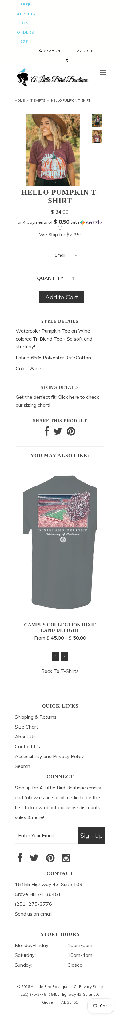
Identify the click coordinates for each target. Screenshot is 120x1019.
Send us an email (33, 914)
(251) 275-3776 (32, 994)
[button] (60, 225)
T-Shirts (38, 100)
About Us (25, 736)
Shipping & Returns (36, 717)
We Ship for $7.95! (60, 234)
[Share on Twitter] (57, 433)
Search (51, 51)
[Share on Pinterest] (71, 433)
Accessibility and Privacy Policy (49, 756)
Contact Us (27, 746)
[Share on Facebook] (47, 433)
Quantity (50, 278)
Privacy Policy (91, 986)
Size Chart (26, 727)
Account (86, 51)
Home (20, 100)
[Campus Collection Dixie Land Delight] (60, 613)
